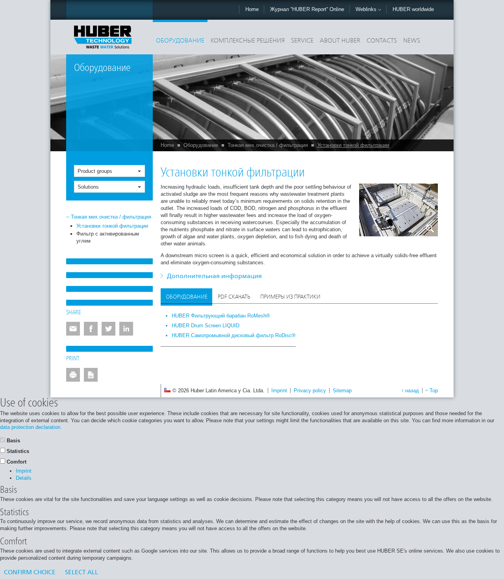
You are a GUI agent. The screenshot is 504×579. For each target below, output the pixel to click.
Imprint (279, 390)
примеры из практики (290, 297)
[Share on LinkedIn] (126, 329)
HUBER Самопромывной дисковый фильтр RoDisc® (234, 335)
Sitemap (342, 390)
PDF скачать (234, 297)
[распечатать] (73, 375)
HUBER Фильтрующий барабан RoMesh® (221, 316)
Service (302, 41)
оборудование (187, 297)
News (411, 41)
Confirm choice (30, 573)
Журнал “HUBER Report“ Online (307, 9)
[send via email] (73, 329)
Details (24, 478)
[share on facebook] (91, 329)
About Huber (340, 41)
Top (434, 390)
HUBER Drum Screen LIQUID (205, 325)
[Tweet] (108, 329)
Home (252, 9)
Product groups (95, 171)
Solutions (88, 187)
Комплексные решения (248, 41)
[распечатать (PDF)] (91, 375)
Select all (81, 573)
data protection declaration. (31, 427)
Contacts (382, 41)
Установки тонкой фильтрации (353, 145)
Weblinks (367, 9)
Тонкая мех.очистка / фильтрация (268, 145)
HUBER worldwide (413, 9)
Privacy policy (310, 390)
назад (412, 390)
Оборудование (180, 41)
